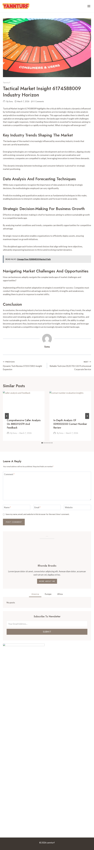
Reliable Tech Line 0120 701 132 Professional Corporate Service (70, 366)
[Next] (87, 416)
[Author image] (4, 101)
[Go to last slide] (7, 416)
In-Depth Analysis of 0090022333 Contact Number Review (70, 424)
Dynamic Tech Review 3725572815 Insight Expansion (22, 366)
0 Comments (38, 101)
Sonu (11, 101)
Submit (47, 631)
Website (69, 507)
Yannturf (6, 82)
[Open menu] (89, 6)
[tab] (42, 442)
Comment (9, 474)
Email (37, 507)
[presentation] (24, 403)
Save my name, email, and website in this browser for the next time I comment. (37, 514)
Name (7, 507)
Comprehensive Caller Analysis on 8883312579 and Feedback (24, 424)
